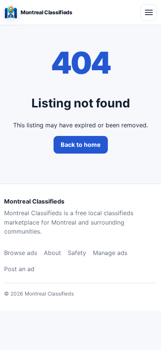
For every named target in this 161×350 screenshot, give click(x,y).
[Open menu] (148, 12)
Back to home (81, 144)
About (52, 252)
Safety (77, 252)
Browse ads (20, 252)
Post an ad (19, 269)
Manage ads (110, 252)
